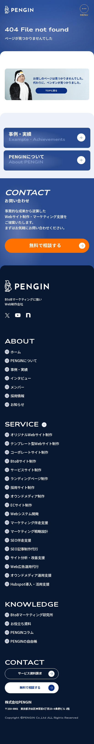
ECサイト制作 (21, 504)
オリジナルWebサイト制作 (31, 434)
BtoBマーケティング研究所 (31, 614)
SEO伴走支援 (20, 540)
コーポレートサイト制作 (29, 452)
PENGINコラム (22, 632)
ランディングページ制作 (29, 478)
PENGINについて (23, 360)
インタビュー (20, 378)
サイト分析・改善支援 (27, 557)
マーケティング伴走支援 (29, 522)
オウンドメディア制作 (27, 496)
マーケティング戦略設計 (29, 531)
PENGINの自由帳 (23, 641)
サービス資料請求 (30, 673)
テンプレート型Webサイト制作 (34, 443)
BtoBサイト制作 (23, 461)
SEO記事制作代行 (24, 548)
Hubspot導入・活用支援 (29, 584)
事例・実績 (19, 369)
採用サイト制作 (22, 487)
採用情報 (17, 395)
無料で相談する (30, 687)
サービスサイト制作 (25, 469)
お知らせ (17, 404)
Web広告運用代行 (24, 566)
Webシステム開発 (24, 513)
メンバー (17, 386)
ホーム (15, 351)
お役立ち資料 (20, 623)
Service (22, 424)
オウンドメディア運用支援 (30, 575)
